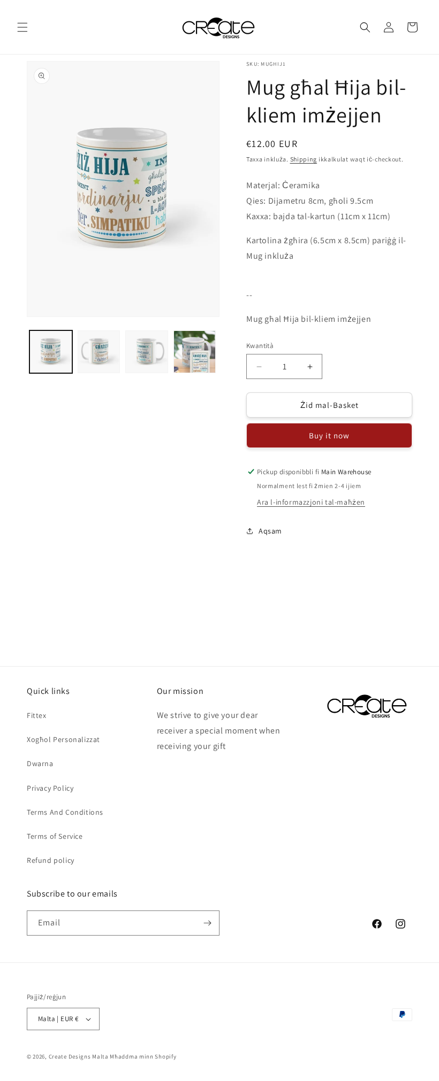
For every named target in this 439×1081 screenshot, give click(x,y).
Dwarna (40, 763)
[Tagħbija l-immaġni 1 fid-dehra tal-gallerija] (50, 351)
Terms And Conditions (65, 812)
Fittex (37, 715)
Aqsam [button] (270, 531)
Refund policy (50, 860)
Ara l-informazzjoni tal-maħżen (311, 502)
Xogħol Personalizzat (63, 739)
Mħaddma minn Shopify (143, 1056)
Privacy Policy (50, 788)
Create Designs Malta (79, 1056)
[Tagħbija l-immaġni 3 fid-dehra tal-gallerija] (146, 351)
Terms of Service (55, 836)
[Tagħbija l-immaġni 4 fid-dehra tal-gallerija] (194, 351)
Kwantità (260, 345)
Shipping (303, 159)
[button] (22, 27)
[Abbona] (207, 923)
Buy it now (329, 435)
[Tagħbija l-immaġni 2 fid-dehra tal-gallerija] (99, 351)
